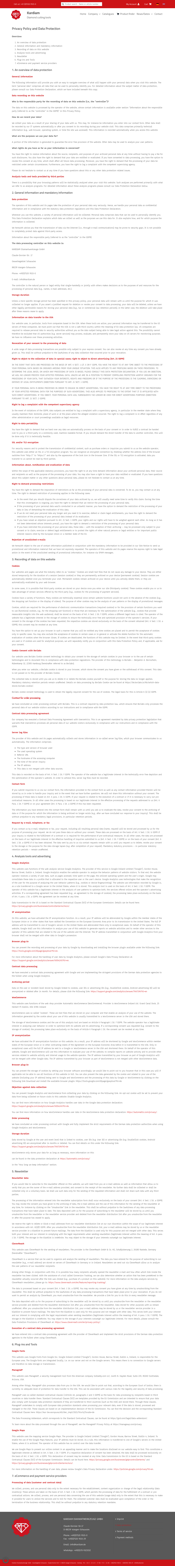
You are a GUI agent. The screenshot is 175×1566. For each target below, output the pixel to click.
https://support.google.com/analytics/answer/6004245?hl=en (40, 960)
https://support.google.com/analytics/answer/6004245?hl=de (40, 1106)
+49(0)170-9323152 (82, 1550)
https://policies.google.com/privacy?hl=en (133, 1469)
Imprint (120, 1519)
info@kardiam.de (78, 1544)
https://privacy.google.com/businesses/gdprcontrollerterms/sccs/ (42, 1463)
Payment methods (125, 1537)
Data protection (124, 1525)
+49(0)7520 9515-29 (77, 1538)
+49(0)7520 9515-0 (78, 1535)
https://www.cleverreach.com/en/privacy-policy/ (77, 1322)
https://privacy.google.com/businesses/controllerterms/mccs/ (40, 906)
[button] (5, 1560)
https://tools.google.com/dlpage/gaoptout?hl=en (35, 950)
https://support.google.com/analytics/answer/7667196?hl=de (40, 1146)
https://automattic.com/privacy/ (142, 1112)
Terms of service (124, 1531)
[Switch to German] (157, 4)
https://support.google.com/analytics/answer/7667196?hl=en (119, 991)
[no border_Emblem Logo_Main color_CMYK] (16, 10)
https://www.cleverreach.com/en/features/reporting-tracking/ (77, 1282)
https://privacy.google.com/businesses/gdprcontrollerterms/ (117, 1459)
